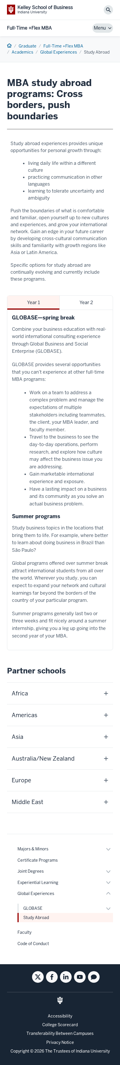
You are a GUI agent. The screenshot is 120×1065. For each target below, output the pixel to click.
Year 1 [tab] (33, 302)
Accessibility (60, 1016)
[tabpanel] (60, 480)
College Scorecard (60, 1024)
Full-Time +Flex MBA (29, 28)
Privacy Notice (60, 1042)
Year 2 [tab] (86, 302)
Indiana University (93, 1051)
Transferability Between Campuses (60, 1033)
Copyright (19, 1051)
